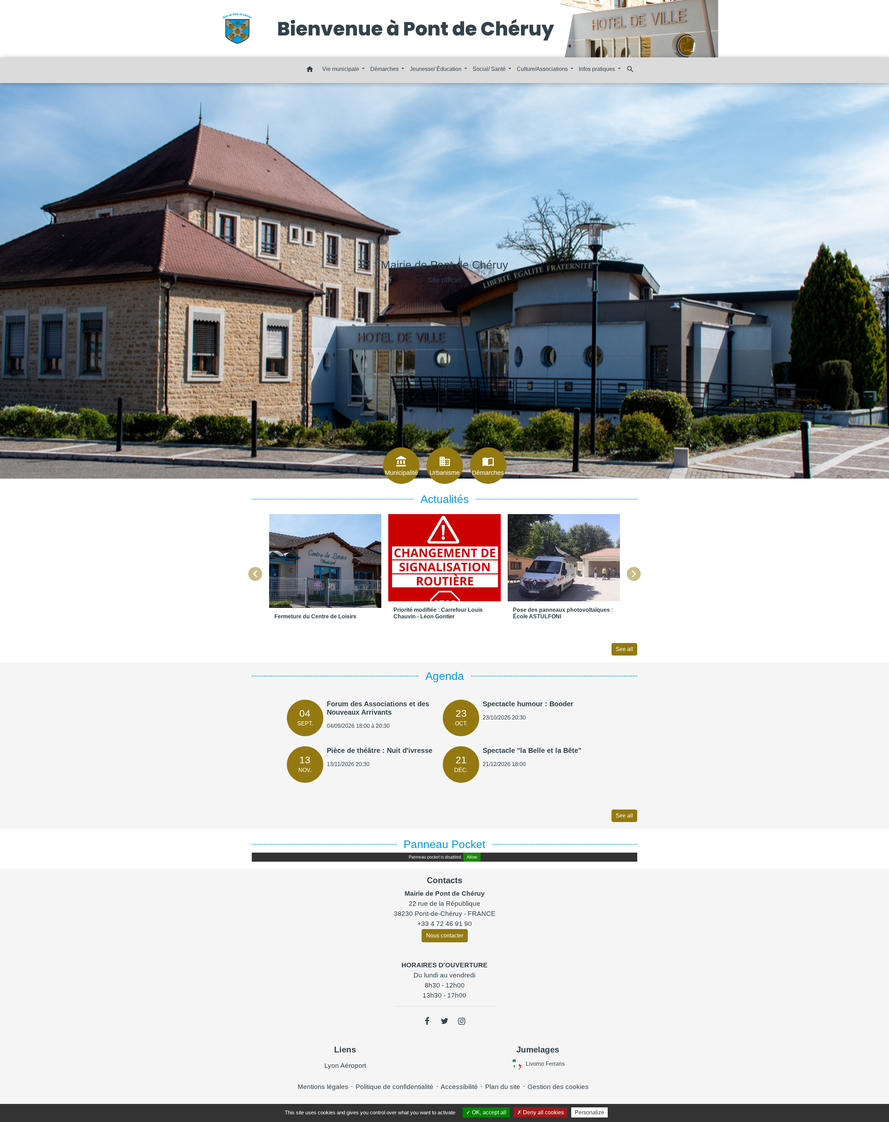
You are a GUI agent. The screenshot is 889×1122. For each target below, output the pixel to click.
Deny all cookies (543, 1112)
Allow (472, 857)
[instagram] (462, 1021)
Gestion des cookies (558, 1086)
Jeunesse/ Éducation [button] (436, 69)
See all (624, 649)
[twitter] (444, 1021)
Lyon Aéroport (345, 1065)
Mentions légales (323, 1086)
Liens (345, 1049)
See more (445, 304)
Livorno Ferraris (545, 1064)
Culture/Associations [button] (543, 69)
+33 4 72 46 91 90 (444, 923)
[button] (309, 70)
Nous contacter (444, 935)
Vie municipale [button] (341, 69)
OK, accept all (488, 1112)
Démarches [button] (385, 69)
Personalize (589, 1112)
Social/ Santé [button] (490, 69)
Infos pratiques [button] (597, 69)
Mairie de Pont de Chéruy (444, 265)
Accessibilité (459, 1086)
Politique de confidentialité (394, 1086)
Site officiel (444, 280)
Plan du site (502, 1086)
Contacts (444, 880)
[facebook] (427, 1021)
